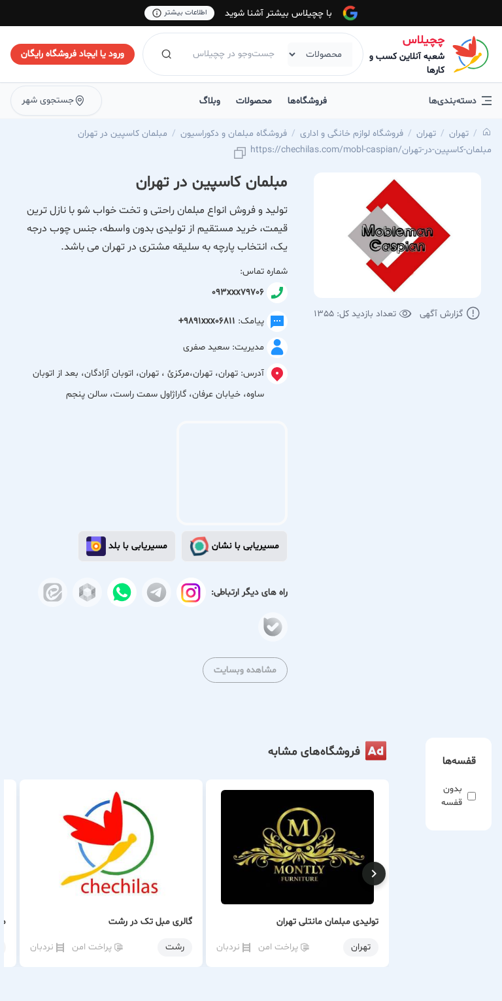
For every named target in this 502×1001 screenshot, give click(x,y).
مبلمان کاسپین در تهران (122, 133)
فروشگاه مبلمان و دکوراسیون (233, 133)
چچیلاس (423, 40)
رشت (174, 947)
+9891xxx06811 (206, 321)
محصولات (254, 101)
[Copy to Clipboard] (240, 154)
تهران (459, 133)
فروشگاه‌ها (307, 101)
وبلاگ (209, 101)
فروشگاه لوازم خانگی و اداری (351, 133)
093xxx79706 (238, 292)
